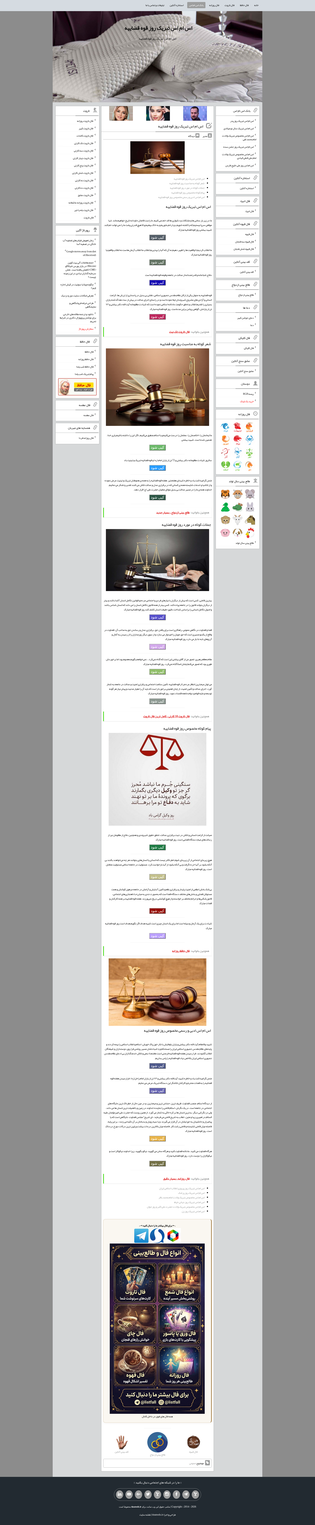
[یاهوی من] (195, 1494)
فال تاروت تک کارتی (84, 143)
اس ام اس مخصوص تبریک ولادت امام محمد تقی (239, 137)
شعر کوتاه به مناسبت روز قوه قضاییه (187, 183)
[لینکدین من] (119, 1494)
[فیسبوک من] (176, 1494)
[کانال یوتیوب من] (129, 1494)
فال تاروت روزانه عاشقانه (81, 202)
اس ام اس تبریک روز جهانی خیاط (189, 1202)
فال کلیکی (249, 348)
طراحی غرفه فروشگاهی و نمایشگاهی (82, 304)
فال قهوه (249, 234)
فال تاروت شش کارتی (83, 172)
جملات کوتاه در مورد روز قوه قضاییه (187, 187)
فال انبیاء (249, 211)
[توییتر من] (148, 1494)
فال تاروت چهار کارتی (83, 157)
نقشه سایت (145, 1514)
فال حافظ (244, 5)
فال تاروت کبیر (86, 128)
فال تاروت (229, 5)
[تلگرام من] (186, 1494)
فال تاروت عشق (86, 195)
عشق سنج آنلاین (246, 370)
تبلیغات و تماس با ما (154, 5)
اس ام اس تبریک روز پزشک (191, 1192)
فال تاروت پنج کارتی (84, 165)
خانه (256, 5)
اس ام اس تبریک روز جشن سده (238, 146)
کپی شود (157, 237)
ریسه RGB (248, 393)
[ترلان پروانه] (158, 114)
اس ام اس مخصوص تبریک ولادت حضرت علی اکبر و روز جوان (176, 1206)
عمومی (192, 1463)
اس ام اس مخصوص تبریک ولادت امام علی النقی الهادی (239, 156)
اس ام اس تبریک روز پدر (242, 120)
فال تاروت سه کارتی (84, 150)
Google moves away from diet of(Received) (81, 253)
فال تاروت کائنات (85, 135)
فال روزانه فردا (86, 437)
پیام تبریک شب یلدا (84, 373)
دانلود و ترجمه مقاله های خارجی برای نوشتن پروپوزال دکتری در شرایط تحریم (78, 317)
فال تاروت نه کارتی (84, 180)
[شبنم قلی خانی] (121, 114)
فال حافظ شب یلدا (85, 366)
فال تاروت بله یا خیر (84, 210)
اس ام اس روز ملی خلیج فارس (239, 165)
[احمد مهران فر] (195, 114)
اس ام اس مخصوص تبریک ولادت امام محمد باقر (182, 1197)
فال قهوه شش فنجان (244, 248)
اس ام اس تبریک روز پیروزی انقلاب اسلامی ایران (182, 1188)
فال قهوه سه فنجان (244, 241)
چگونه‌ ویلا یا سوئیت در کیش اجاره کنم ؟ (78, 286)
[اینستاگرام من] (167, 1494)
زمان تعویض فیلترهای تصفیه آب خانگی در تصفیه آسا (79, 242)
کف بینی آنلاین (247, 271)
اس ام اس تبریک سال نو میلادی (238, 128)
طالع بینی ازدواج (246, 294)
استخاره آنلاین (177, 5)
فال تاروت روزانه (85, 120)
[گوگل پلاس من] (138, 1494)
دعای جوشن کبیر (245, 317)
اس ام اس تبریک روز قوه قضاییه (158, 27)
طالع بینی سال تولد (245, 542)
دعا (252, 325)
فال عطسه (88, 414)
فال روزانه (214, 5)
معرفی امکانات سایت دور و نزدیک (77, 295)
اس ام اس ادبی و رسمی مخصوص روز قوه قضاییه (181, 197)
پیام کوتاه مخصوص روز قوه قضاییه (188, 192)
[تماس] (157, 1494)
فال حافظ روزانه (86, 359)
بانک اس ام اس (196, 5)
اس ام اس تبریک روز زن (193, 1211)
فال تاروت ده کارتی (84, 187)
